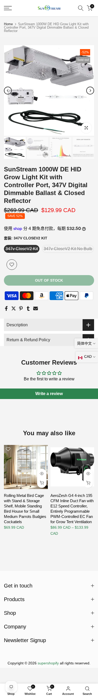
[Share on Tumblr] (28, 308)
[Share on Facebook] (6, 308)
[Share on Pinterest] (21, 308)
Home (8, 24)
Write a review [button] (49, 393)
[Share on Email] (35, 308)
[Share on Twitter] (13, 308)
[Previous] (8, 91)
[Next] (90, 91)
